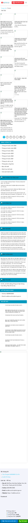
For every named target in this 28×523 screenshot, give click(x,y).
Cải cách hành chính (7, 171)
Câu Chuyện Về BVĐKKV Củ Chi (11, 474)
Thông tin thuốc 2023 (8, 153)
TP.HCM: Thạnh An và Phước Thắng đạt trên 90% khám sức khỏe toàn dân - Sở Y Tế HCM (13, 190)
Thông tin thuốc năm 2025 (9, 148)
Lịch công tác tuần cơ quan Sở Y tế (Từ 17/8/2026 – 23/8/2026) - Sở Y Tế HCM (12, 212)
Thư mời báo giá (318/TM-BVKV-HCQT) (13, 335)
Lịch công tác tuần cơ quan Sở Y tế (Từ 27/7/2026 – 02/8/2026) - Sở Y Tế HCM (12, 223)
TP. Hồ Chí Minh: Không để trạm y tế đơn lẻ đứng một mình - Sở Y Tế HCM (13, 182)
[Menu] (26, 2)
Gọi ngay (24, 521)
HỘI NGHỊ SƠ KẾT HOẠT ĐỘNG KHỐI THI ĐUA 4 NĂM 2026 (14, 341)
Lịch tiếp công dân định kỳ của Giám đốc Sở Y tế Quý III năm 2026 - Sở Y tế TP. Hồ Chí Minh (13, 274)
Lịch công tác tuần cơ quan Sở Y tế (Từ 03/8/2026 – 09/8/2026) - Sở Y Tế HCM (13, 219)
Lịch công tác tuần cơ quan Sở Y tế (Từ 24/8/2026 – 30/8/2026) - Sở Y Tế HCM (13, 197)
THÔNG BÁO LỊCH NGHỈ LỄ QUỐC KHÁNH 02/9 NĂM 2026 (14, 326)
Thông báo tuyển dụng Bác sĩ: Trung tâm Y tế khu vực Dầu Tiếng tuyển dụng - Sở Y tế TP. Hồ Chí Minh (13, 263)
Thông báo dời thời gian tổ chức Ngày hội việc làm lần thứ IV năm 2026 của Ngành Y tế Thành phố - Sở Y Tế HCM (13, 193)
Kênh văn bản (6, 229)
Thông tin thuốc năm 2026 (9, 145)
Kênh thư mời (6, 280)
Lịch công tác (7, 203)
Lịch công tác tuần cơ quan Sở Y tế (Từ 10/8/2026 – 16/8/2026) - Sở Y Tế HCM (12, 215)
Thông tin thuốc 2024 (8, 151)
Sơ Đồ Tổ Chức (6, 477)
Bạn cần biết (5, 166)
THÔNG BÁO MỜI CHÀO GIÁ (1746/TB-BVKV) (14, 315)
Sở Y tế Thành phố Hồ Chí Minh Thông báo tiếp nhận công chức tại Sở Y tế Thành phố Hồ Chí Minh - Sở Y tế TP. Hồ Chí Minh (13, 266)
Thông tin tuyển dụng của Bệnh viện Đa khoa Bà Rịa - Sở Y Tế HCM (13, 186)
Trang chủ (3, 8)
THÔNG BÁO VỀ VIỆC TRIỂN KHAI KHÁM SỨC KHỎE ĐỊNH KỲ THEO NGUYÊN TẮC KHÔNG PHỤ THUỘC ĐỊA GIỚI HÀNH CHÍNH (15, 331)
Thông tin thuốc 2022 (7, 156)
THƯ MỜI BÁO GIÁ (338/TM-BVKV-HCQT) (13, 305)
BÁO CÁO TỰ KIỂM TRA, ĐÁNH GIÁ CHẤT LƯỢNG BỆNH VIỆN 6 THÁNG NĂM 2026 (15, 321)
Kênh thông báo (7, 254)
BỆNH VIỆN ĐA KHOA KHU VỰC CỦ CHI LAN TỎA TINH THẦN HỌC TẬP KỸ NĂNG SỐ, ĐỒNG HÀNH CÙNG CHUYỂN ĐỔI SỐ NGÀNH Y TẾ (15, 311)
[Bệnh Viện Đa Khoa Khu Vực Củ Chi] (5, 2)
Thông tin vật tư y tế (7, 161)
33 (20, 137)
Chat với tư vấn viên (10, 521)
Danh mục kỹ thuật (7, 169)
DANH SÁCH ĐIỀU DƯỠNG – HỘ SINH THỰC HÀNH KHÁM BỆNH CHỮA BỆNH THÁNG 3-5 (15, 346)
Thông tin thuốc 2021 (7, 158)
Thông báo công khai (8, 164)
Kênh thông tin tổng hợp (10, 177)
